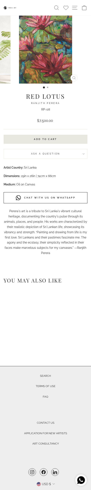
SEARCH (45, 375)
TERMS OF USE (45, 386)
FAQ (45, 396)
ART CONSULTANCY (45, 443)
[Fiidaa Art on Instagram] (32, 472)
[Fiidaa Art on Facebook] (43, 472)
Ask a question (45, 153)
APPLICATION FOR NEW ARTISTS (45, 433)
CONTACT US (45, 422)
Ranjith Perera (45, 103)
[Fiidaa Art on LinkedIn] (55, 472)
